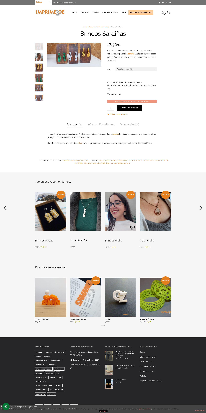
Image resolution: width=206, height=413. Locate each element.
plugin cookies (200, 410)
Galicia (127, 160)
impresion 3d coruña (160, 160)
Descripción (74, 124)
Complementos (94, 27)
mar (85, 163)
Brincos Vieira (113, 240)
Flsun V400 (59, 369)
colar (100, 160)
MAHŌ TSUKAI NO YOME (44, 386)
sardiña (131, 54)
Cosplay (47, 356)
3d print (39, 352)
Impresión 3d (41, 377)
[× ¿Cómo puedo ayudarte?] (6, 406)
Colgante (106, 160)
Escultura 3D (56, 361)
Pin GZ (107, 319)
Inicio (85, 27)
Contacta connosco (147, 371)
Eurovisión (40, 365)
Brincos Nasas (44, 240)
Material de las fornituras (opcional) (124, 82)
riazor (108, 163)
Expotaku (52, 365)
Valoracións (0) (129, 124)
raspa (103, 163)
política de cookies (145, 409)
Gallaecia (49, 373)
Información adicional (101, 124)
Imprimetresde (55, 377)
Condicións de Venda (148, 366)
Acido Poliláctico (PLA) (55, 352)
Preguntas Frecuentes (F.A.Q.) (151, 381)
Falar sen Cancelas (43, 369)
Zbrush (51, 394)
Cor (108, 69)
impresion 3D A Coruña (144, 160)
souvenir (127, 163)
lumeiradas (79, 163)
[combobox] (43, 2)
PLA (80, 143)
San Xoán (114, 163)
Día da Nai (113, 160)
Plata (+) (115, 94)
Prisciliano (40, 394)
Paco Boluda (41, 390)
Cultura (77, 160)
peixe (98, 163)
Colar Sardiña (78, 240)
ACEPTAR (103, 411)
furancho (121, 160)
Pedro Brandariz (56, 390)
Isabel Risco (41, 381)
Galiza (133, 160)
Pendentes (105, 27)
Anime (38, 356)
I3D (58, 373)
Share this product (119, 114)
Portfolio (143, 376)
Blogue (142, 352)
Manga (58, 386)
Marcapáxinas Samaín (78, 319)
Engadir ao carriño (129, 108)
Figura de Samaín (41, 319)
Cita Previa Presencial (148, 357)
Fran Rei (39, 373)
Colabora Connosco (147, 362)
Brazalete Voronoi (147, 319)
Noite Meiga (92, 163)
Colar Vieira (147, 240)
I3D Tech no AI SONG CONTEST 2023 (84, 360)
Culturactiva (41, 361)
